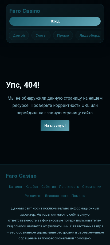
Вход (55, 21)
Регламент (33, 196)
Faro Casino (24, 11)
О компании (91, 187)
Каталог (15, 187)
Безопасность (56, 196)
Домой (19, 35)
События (48, 187)
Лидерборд (90, 35)
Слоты (41, 35)
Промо (63, 35)
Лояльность (69, 187)
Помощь (78, 196)
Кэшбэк (32, 187)
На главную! (55, 125)
